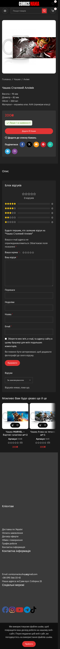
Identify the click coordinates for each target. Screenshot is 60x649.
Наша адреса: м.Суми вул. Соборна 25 (22, 581)
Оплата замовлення (12, 533)
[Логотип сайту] (29, 3)
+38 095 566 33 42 (11, 577)
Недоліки (9, 302)
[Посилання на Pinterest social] (43, 144)
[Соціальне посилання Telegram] (7, 151)
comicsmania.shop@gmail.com (22, 574)
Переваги (10, 290)
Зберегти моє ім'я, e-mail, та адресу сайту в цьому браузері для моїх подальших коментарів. (28, 342)
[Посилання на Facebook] (22, 144)
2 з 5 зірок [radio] (26, 252)
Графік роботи (9, 543)
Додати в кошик (29, 131)
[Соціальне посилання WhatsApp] (50, 144)
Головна (6, 79)
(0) (21, 443)
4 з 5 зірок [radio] (30, 252)
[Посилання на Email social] (36, 144)
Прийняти (29, 644)
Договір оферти (10, 536)
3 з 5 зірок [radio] (28, 252)
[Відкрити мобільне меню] (5, 11)
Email (8, 326)
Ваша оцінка (12, 252)
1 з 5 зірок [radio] (23, 252)
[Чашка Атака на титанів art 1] (43, 416)
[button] (12, 425)
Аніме (26, 79)
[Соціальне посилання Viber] (14, 151)
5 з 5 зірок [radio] (33, 252)
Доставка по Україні (12, 529)
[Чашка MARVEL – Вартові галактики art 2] (15, 416)
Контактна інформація (13, 547)
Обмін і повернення (12, 540)
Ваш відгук (11, 257)
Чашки (17, 79)
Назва (9, 314)
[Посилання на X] (29, 144)
